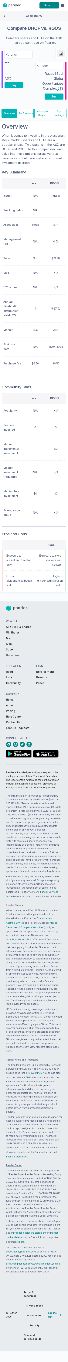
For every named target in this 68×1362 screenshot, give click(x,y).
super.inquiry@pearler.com (21, 1251)
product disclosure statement (29, 1232)
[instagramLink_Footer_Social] (16, 744)
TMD (28, 1077)
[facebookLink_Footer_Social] (9, 744)
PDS (39, 1072)
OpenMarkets (13, 939)
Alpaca (30, 939)
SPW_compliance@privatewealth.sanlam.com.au (33, 1263)
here (8, 1051)
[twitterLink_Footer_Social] (23, 744)
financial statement (16, 1156)
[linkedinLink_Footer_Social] (29, 744)
